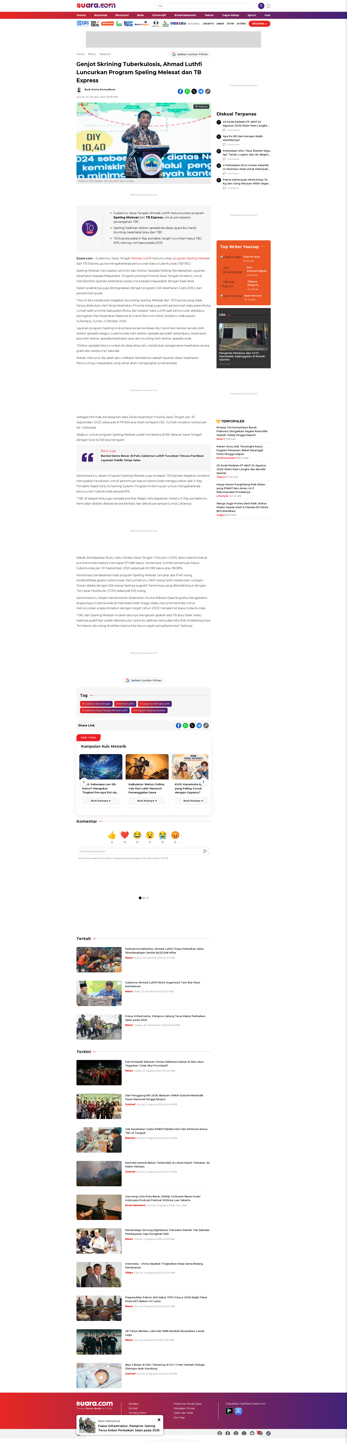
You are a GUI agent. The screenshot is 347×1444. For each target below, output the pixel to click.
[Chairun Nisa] (230, 259)
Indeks (270, 15)
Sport (252, 15)
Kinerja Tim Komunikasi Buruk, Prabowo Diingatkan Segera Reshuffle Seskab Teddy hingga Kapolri (242, 431)
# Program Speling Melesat (149, 710)
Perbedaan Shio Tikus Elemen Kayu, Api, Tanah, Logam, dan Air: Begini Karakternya (247, 154)
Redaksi (133, 1403)
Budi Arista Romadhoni (100, 89)
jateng (241, 23)
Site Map (179, 1417)
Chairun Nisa (251, 256)
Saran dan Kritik (183, 1413)
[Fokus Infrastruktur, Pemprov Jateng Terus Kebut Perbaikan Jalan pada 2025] (87, 1425)
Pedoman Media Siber (188, 1403)
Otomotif (159, 15)
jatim (230, 23)
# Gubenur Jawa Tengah (96, 703)
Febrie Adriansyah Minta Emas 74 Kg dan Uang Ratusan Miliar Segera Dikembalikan (246, 183)
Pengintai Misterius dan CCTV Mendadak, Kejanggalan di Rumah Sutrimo (242, 356)
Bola (140, 15)
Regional (258, 23)
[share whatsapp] (187, 91)
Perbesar (202, 106)
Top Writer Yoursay (239, 246)
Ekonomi (121, 15)
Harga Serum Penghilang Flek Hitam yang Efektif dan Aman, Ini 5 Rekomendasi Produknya (241, 488)
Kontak (133, 1408)
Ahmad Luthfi (141, 258)
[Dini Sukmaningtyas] (232, 271)
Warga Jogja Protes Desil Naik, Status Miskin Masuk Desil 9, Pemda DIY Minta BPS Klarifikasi (242, 507)
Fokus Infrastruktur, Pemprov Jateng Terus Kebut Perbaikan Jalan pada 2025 (129, 1428)
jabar (220, 23)
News (92, 54)
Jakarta (208, 23)
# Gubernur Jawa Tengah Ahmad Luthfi (104, 710)
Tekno (209, 15)
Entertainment (185, 15)
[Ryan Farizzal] (231, 298)
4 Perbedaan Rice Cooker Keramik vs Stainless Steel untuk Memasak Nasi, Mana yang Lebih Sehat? (246, 169)
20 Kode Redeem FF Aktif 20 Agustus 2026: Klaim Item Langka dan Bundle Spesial (245, 125)
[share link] (208, 91)
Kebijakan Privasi (184, 1408)
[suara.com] (96, 7)
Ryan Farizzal (253, 295)
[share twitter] (194, 91)
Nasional (100, 15)
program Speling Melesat (191, 258)
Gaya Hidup (230, 15)
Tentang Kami (137, 1413)
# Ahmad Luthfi (125, 703)
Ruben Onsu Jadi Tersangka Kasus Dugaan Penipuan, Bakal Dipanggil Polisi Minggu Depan (240, 450)
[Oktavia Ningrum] (232, 285)
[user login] (261, 6)
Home (81, 15)
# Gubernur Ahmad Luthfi (155, 703)
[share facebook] (180, 91)
